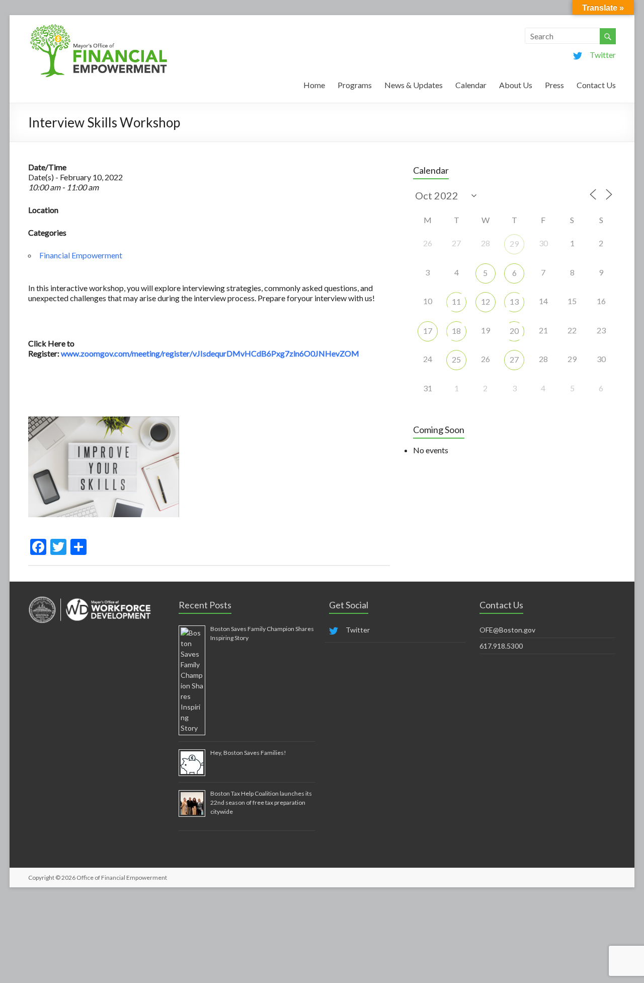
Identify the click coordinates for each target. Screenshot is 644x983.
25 (456, 359)
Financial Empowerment (80, 255)
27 (514, 359)
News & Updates (413, 85)
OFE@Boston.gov (507, 629)
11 (456, 301)
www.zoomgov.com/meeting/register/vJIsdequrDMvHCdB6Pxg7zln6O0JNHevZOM (210, 353)
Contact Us (596, 85)
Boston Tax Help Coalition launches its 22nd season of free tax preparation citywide (261, 802)
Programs (355, 85)
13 (514, 301)
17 (427, 330)
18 (456, 330)
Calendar (471, 85)
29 (514, 243)
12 (485, 301)
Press (554, 85)
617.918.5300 (501, 646)
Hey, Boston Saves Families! (248, 752)
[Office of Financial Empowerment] (98, 27)
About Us (515, 85)
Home (314, 85)
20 (514, 330)
